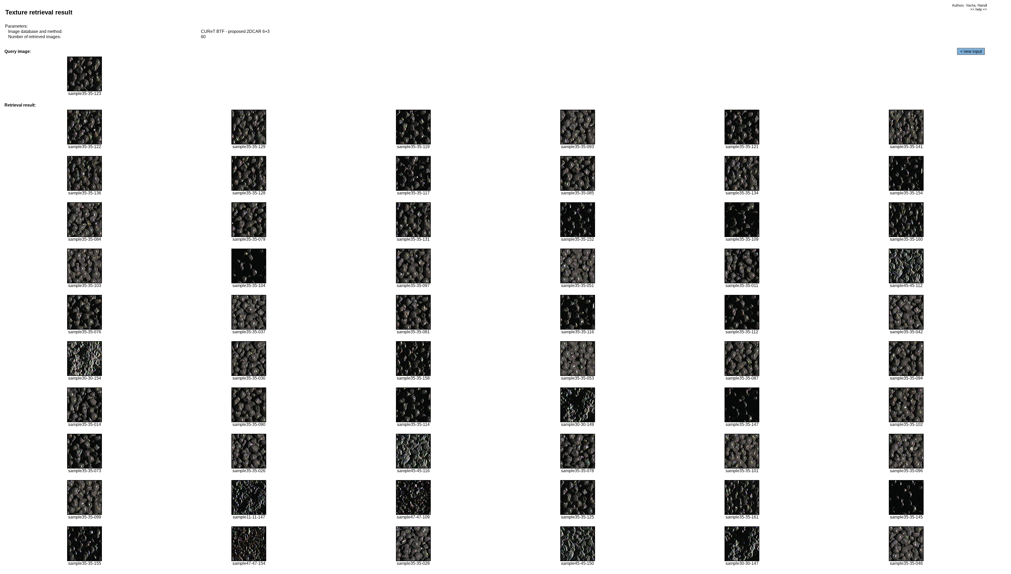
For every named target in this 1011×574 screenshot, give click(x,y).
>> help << (978, 9)
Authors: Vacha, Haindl (969, 5)
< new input (971, 51)
